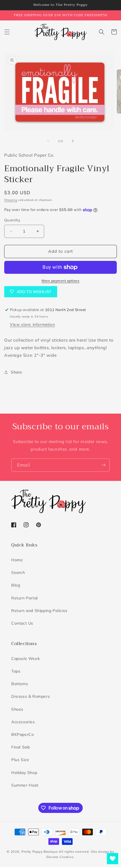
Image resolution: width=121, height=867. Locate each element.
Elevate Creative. (60, 857)
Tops (15, 671)
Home (17, 559)
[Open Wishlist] (112, 858)
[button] (7, 32)
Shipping (10, 200)
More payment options (60, 281)
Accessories (23, 721)
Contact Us (22, 623)
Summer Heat (25, 785)
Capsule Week (25, 658)
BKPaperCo (22, 734)
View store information (32, 324)
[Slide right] (73, 141)
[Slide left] (48, 141)
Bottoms (19, 683)
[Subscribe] (103, 465)
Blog (15, 585)
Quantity (12, 220)
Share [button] (16, 372)
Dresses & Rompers (30, 696)
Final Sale (20, 747)
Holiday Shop (24, 772)
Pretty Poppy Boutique (39, 852)
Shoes (17, 709)
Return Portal (24, 598)
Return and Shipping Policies (39, 610)
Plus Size (20, 759)
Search (18, 572)
